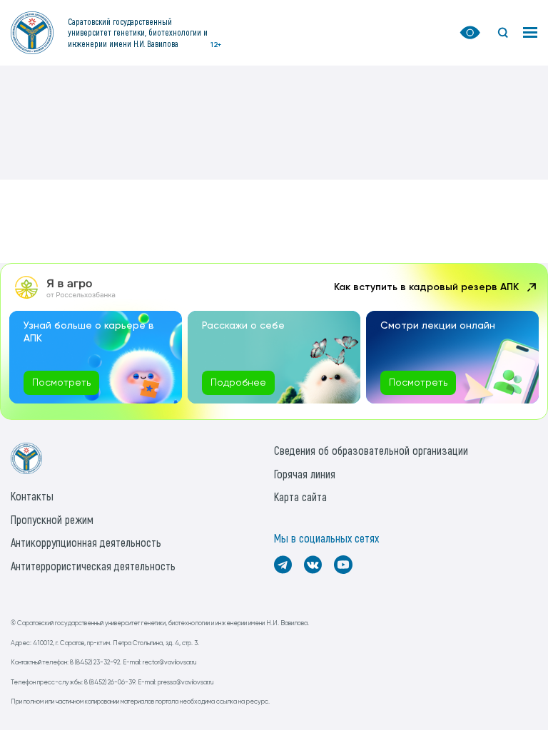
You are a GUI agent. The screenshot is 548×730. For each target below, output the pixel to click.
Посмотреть (61, 383)
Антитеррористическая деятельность (93, 565)
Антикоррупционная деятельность (86, 542)
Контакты (32, 496)
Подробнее (238, 383)
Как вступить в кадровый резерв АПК (426, 287)
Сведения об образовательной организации (371, 450)
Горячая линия (304, 473)
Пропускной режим (52, 519)
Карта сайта (300, 496)
